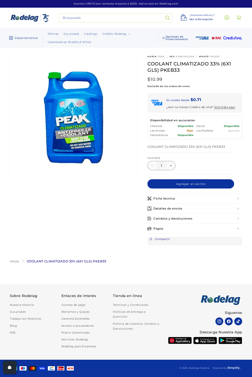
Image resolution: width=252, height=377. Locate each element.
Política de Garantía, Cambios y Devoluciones (136, 326)
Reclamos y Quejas (75, 312)
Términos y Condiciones (130, 305)
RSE (13, 332)
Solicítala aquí (224, 107)
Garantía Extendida (75, 318)
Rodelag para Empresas (78, 346)
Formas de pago (73, 305)
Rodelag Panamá (199, 368)
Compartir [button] (162, 239)
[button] (22, 38)
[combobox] (115, 18)
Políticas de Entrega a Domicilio (129, 314)
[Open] (9, 367)
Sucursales (18, 312)
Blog (13, 325)
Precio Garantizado (75, 332)
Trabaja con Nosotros (25, 318)
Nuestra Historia (22, 305)
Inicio (15, 261)
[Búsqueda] (167, 18)
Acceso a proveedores (77, 325)
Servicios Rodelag (74, 339)
